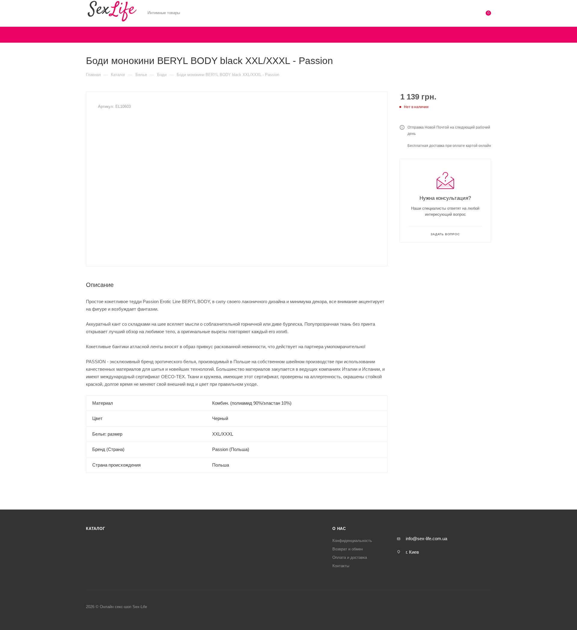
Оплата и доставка (349, 557)
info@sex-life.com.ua (426, 538)
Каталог (95, 528)
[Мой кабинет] (464, 14)
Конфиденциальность (352, 540)
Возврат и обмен (347, 549)
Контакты (340, 566)
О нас (339, 528)
